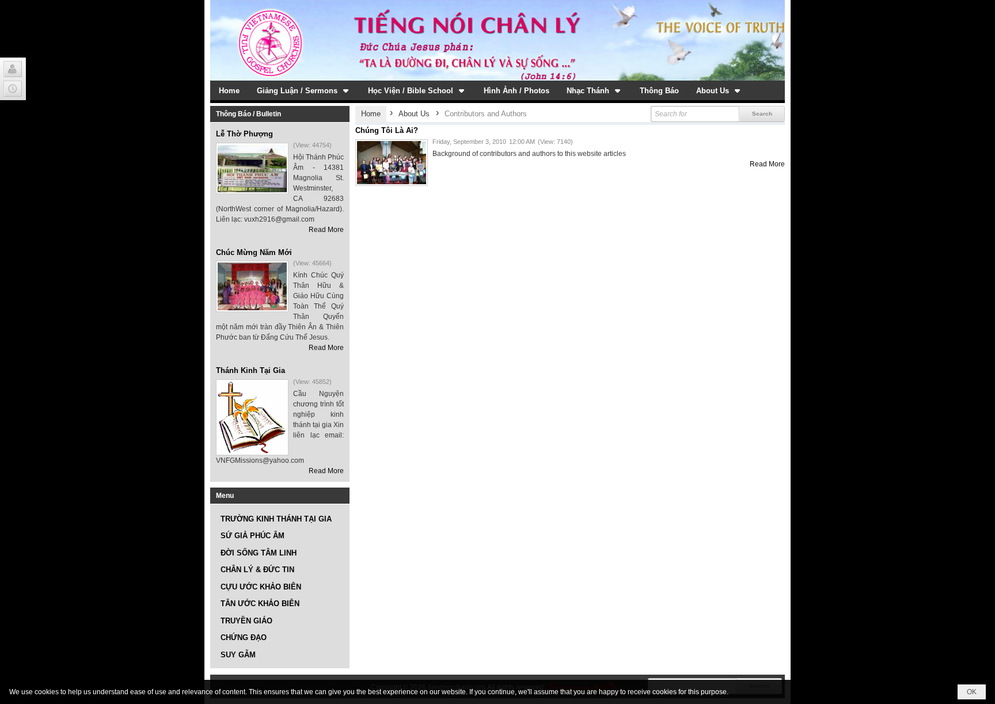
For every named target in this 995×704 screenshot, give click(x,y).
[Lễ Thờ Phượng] (252, 168)
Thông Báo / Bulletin (248, 114)
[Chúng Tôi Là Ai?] (391, 162)
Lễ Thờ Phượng (244, 134)
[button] (303, 90)
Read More (326, 230)
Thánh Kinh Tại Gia (250, 370)
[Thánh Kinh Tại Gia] (252, 417)
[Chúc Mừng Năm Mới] (252, 286)
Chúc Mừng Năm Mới (254, 252)
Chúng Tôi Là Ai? (386, 130)
